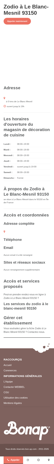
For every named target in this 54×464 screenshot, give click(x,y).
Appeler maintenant (17, 21)
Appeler (15, 460)
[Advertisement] (27, 55)
